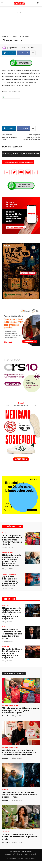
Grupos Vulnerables (9, 574)
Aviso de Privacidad (31, 854)
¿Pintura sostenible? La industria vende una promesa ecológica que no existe (20, 836)
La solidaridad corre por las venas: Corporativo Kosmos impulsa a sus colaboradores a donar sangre (19, 752)
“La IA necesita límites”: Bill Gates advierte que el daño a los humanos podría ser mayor (19, 794)
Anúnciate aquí (9, 854)
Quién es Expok (27, 852)
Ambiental (13, 36)
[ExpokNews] (4, 47)
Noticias (5, 36)
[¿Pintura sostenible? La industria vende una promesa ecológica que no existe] (21, 817)
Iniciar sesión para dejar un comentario (21, 154)
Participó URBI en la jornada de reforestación (31, 138)
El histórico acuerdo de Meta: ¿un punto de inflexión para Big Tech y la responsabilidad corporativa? (11, 613)
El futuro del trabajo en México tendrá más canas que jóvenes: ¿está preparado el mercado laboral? (11, 560)
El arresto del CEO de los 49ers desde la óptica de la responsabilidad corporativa (12, 653)
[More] (33, 53)
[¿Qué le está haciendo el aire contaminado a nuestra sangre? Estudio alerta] (32, 579)
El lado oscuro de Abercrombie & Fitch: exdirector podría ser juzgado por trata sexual (12, 633)
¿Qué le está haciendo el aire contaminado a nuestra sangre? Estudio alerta (10, 580)
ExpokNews (13, 48)
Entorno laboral (7, 552)
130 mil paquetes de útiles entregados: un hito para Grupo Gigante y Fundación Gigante (12, 539)
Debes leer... (6, 605)
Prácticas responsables (10, 533)
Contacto (20, 854)
